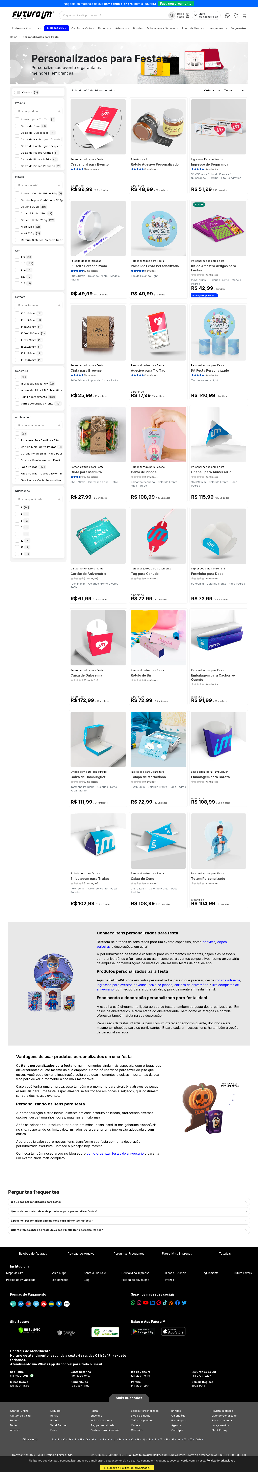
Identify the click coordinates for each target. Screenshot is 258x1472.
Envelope (96, 1415)
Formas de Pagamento (28, 1294)
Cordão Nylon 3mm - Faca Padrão (46, 453)
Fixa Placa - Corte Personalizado (45, 480)
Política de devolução (135, 1279)
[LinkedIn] (152, 1302)
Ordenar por (212, 90)
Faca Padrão (33, 466)
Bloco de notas (140, 1415)
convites (209, 942)
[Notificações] (235, 15)
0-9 (198, 1439)
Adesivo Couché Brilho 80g (41, 193)
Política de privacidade (220, 1460)
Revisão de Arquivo (81, 1253)
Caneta (135, 1425)
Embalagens (179, 1420)
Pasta (94, 1410)
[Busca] (171, 15)
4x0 (27, 263)
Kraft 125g (30, 226)
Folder (14, 1425)
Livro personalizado (224, 1415)
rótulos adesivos (227, 980)
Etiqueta (55, 1410)
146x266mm (31, 326)
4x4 (26, 270)
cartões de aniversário (191, 985)
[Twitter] (184, 1302)
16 (25, 554)
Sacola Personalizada (145, 1410)
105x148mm (31, 320)
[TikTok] (165, 1302)
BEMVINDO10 (160, 3)
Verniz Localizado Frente (41, 403)
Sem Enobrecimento (38, 396)
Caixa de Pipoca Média (39, 159)
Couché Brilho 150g (36, 213)
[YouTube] (146, 1302)
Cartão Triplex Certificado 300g (45, 200)
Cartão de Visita (20, 1415)
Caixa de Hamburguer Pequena (44, 146)
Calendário (178, 1415)
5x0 (26, 276)
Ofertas (30, 92)
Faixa (53, 1430)
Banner (54, 1420)
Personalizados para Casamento (151, 568)
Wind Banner (58, 1425)
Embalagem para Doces (85, 873)
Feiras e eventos (222, 1420)
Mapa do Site (14, 1273)
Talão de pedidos (142, 1420)
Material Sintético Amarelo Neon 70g (47, 240)
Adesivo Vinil (139, 159)
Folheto (14, 1420)
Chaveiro (137, 1430)
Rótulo (54, 1415)
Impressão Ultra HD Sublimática (44, 390)
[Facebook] (177, 1302)
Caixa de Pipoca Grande (39, 152)
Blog (86, 1279)
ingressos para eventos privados (122, 985)
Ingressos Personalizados (207, 159)
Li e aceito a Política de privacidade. (127, 1467)
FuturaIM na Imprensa (177, 1253)
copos (222, 942)
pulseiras (103, 946)
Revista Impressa (222, 1410)
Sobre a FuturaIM (95, 1273)
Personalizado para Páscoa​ (148, 466)
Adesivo (15, 1430)
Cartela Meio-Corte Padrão (41, 446)
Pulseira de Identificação (86, 260)
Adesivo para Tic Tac (37, 119)
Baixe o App (59, 1273)
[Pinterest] (158, 1302)
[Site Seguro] (66, 1332)
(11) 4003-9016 (19, 1375)
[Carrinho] (244, 15)
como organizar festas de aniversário (115, 1153)
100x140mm (31, 313)
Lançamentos (220, 1425)
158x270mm (31, 340)
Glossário (29, 1439)
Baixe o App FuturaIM (148, 1322)
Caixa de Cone (33, 126)
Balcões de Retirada (33, 1253)
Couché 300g (33, 206)
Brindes (176, 1410)
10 (25, 540)
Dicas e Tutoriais (175, 1273)
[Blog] (171, 1302)
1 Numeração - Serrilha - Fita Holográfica (50, 440)
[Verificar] (29, 1330)
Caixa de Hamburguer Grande (43, 139)
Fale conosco (59, 1279)
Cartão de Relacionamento (87, 568)
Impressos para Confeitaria (208, 568)
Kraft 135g (30, 233)
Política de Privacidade (21, 1279)
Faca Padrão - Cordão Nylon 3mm (46, 473)
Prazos (169, 1279)
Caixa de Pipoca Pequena (40, 166)
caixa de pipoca (160, 985)
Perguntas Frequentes (129, 1253)
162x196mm (31, 353)
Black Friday (219, 1430)
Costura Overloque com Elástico (45, 460)
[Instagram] (139, 1302)
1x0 (26, 256)
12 (25, 547)
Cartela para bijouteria (105, 1430)
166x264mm (31, 360)
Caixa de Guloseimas (38, 132)
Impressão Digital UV (37, 383)
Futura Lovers (243, 1273)
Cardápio (177, 1430)
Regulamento (210, 1273)
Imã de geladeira (101, 1420)
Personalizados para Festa (87, 159)
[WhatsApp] (227, 15)
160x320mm (31, 346)
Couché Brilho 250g (37, 220)
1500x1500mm (33, 333)
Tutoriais (225, 1253)
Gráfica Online (19, 1410)
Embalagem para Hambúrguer (89, 771)
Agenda (176, 1425)
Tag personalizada (102, 1425)
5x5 (26, 283)
